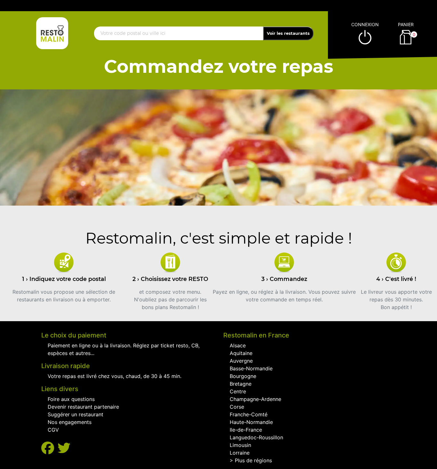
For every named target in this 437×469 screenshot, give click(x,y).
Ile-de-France (246, 430)
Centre (238, 391)
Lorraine (240, 453)
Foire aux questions (71, 399)
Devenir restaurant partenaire (83, 407)
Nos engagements (69, 422)
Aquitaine (241, 353)
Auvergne (241, 361)
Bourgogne (243, 376)
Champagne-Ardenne (255, 399)
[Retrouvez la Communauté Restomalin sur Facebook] (49, 448)
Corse (237, 407)
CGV (53, 430)
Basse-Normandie (251, 368)
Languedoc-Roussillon (256, 437)
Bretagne (240, 384)
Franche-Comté (248, 414)
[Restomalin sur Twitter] (64, 448)
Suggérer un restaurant (75, 414)
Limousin (240, 445)
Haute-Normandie (251, 422)
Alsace (238, 345)
